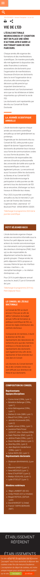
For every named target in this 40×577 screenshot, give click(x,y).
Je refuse (28, 573)
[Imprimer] (6, 21)
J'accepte (16, 573)
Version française (20, 17)
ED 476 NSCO (8, 17)
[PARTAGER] (12, 21)
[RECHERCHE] (4, 12)
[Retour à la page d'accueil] (20, 5)
